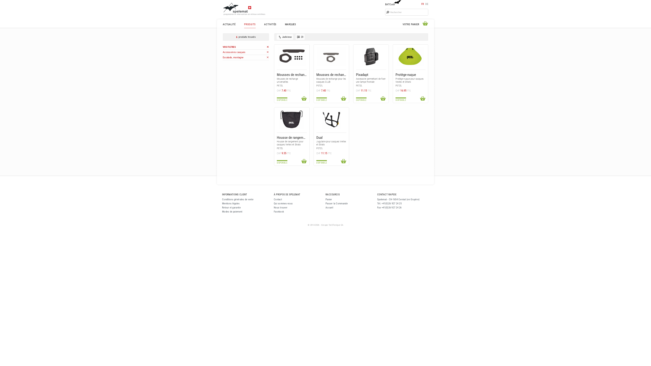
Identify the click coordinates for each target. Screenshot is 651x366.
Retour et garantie (231, 207)
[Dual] (331, 119)
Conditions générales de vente (237, 199)
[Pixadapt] (371, 56)
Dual (319, 137)
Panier (329, 199)
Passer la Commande (337, 203)
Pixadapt (362, 75)
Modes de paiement (232, 211)
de (426, 4)
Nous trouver (280, 207)
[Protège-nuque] (410, 56)
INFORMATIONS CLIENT (234, 194)
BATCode (390, 4)
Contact (278, 199)
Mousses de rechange (292, 75)
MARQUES (290, 24)
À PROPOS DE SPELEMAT (287, 194)
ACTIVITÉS (270, 24)
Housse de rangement (292, 137)
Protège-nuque (406, 75)
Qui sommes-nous (283, 203)
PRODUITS (250, 24)
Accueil (329, 207)
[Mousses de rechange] (292, 56)
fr (422, 4)
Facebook (279, 211)
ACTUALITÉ (229, 24)
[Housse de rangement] (292, 119)
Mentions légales (231, 203)
